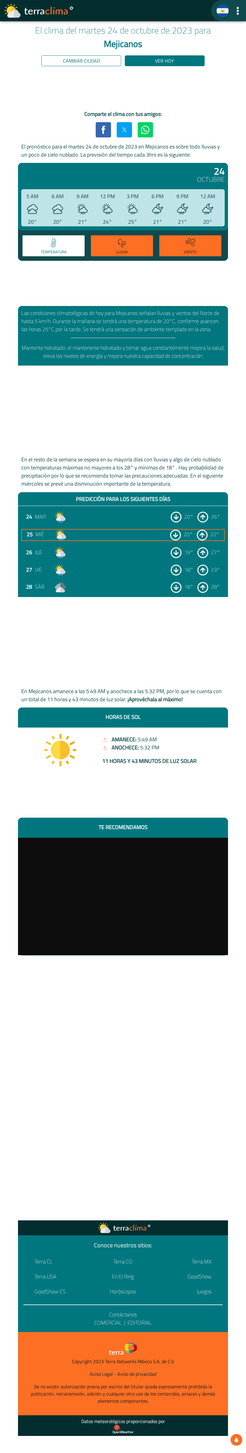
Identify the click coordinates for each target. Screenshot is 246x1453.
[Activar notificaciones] (236, 1440)
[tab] (53, 245)
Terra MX (202, 1261)
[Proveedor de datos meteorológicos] (123, 1429)
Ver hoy (164, 60)
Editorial (140, 1323)
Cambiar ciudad (81, 60)
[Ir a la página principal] (39, 11)
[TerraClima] (223, 11)
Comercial (108, 1323)
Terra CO (122, 1261)
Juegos (204, 1291)
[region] (123, 89)
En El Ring (123, 1276)
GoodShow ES (50, 1291)
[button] (238, 11)
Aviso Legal (101, 1374)
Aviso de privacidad (136, 1374)
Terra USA (45, 1276)
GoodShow (200, 1276)
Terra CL (43, 1261)
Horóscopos (123, 1291)
